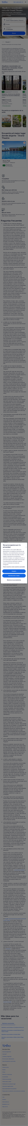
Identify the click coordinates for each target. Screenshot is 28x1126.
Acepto (14, 571)
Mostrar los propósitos (14, 580)
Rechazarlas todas (14, 575)
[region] (14, 563)
